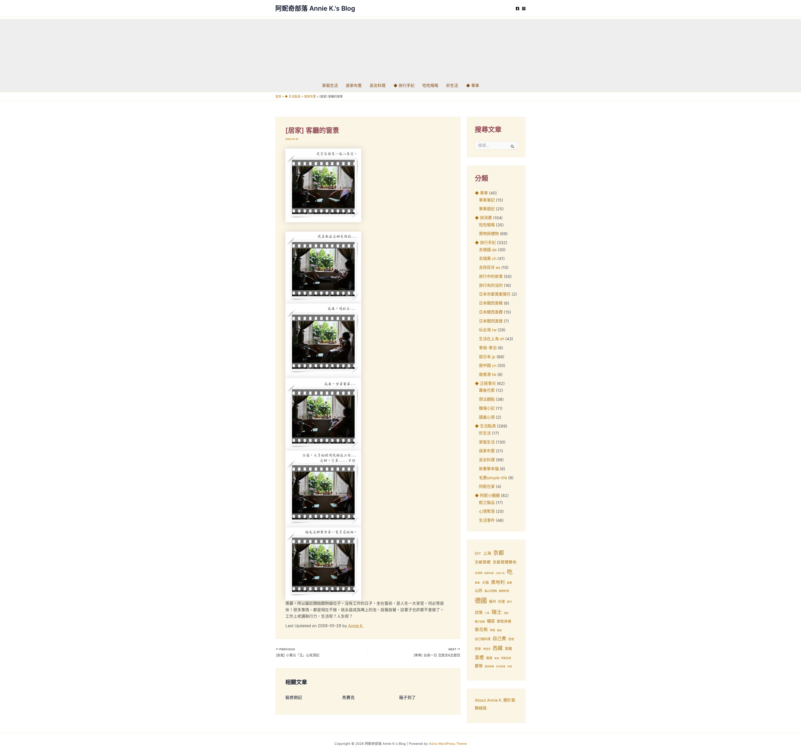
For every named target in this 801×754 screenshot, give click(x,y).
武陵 (479, 612)
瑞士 (496, 612)
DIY (478, 553)
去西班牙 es (489, 267)
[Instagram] (524, 8)
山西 (478, 590)
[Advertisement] (400, 48)
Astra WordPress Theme (448, 743)
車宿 (496, 658)
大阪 (485, 582)
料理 (501, 601)
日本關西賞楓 (491, 303)
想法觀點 (487, 399)
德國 (481, 600)
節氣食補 (504, 621)
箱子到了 (407, 697)
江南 (487, 613)
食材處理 (500, 666)
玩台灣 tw (487, 330)
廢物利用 (504, 591)
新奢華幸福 (489, 469)
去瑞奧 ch (487, 258)
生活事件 (487, 520)
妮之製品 (487, 502)
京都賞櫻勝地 (504, 562)
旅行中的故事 (491, 276)
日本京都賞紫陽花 (495, 294)
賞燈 (489, 658)
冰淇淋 (478, 573)
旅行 (509, 601)
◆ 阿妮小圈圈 (487, 495)
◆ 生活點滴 (485, 426)
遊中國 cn (487, 365)
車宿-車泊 (488, 347)
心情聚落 (487, 511)
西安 (511, 639)
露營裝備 (489, 666)
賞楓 (508, 649)
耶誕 (492, 630)
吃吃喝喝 (430, 85)
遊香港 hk (487, 374)
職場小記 (487, 408)
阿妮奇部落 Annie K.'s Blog (315, 8)
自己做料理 (482, 639)
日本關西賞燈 (491, 321)
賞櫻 (479, 657)
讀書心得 (487, 417)
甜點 (506, 613)
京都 (498, 553)
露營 (479, 665)
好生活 (452, 85)
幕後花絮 (487, 390)
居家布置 (354, 85)
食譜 (509, 666)
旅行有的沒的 (491, 285)
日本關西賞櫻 (491, 312)
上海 (487, 553)
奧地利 (498, 582)
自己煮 (499, 638)
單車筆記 (487, 200)
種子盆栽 (480, 621)
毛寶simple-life (493, 477)
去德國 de (488, 249)
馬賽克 (348, 697)
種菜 (491, 621)
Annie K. (355, 625)
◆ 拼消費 (483, 218)
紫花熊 (481, 629)
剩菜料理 (489, 573)
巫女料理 (377, 85)
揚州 (492, 601)
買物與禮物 (489, 233)
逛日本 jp (487, 356)
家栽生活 (330, 85)
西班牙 (487, 649)
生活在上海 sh (491, 339)
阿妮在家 (487, 486)
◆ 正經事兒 (485, 383)
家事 (509, 582)
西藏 (498, 648)
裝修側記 (293, 697)
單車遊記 (487, 209)
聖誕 (499, 630)
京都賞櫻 (483, 562)
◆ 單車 (472, 85)
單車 (477, 582)
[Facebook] (517, 8)
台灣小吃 (500, 573)
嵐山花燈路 (490, 591)
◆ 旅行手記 (403, 85)
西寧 (478, 649)
